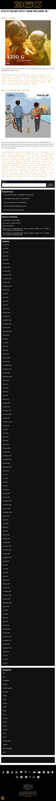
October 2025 (6, 282)
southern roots (14, 172)
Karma (21, 80)
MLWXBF (11, 226)
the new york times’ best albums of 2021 (19, 174)
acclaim (4, 154)
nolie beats (42, 169)
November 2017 (7, 640)
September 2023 (7, 376)
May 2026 (5, 256)
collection (34, 156)
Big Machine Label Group (31, 76)
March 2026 (6, 263)
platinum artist (18, 82)
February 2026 (6, 267)
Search (4, 182)
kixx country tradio (35, 80)
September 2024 (7, 331)
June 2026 (5, 252)
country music (18, 78)
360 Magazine (41, 74)
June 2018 (5, 614)
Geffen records (44, 78)
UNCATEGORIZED (19, 152)
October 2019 (6, 553)
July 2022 (5, 429)
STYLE (4, 733)
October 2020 (6, 508)
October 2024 (6, 327)
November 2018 (7, 595)
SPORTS (5, 729)
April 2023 (5, 395)
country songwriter (25, 159)
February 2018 (6, 629)
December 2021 (7, 455)
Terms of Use (31, 794)
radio (48, 169)
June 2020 (5, 523)
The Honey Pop (43, 172)
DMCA (26, 794)
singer (16, 171)
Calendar (20, 794)
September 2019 (7, 557)
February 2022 (6, 448)
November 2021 (7, 459)
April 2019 (5, 576)
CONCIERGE (6, 680)
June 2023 (5, 388)
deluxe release (36, 161)
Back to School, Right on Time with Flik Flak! (15, 202)
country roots (5, 159)
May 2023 (5, 391)
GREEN (4, 695)
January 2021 (6, 497)
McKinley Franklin (20, 167)
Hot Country (24, 165)
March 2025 (6, 308)
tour (51, 174)
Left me (12, 167)
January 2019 (6, 587)
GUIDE (4, 699)
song (37, 171)
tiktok (46, 174)
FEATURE (5, 692)
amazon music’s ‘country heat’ (30, 154)
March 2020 (6, 535)
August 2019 (6, 561)
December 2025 (7, 275)
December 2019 (7, 546)
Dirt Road (26, 78)
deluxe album (27, 161)
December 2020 (7, 501)
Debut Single (10, 161)
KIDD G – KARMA (8, 18)
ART (4, 673)
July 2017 (5, 655)
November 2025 (7, 278)
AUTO (4, 677)
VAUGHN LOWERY (18, 230)
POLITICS (5, 718)
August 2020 (6, 516)
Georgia (50, 163)
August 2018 (6, 606)
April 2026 (5, 259)
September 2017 (7, 648)
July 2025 (5, 293)
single (32, 171)
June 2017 (5, 659)
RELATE (5, 722)
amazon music (17, 154)
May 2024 (5, 346)
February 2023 (6, 403)
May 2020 (5, 527)
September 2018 (7, 602)
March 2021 (6, 489)
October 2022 (6, 418)
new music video (32, 169)
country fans (21, 157)
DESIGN (5, 684)
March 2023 (6, 399)
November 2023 (7, 369)
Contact (29, 796)
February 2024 (6, 357)
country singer (14, 159)
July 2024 (5, 339)
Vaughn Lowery (11, 176)
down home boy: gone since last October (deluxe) (15, 163)
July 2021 (5, 474)
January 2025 (6, 316)
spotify (21, 172)
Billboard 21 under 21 (45, 76)
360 (28, 74)
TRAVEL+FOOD (7, 741)
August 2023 (6, 380)
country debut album (11, 157)
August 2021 (6, 471)
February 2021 (6, 493)
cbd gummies (6, 220)
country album (43, 156)
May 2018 (5, 618)
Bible (24, 794)
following (39, 163)
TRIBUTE (5, 744)
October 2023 (6, 373)
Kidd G (27, 80)
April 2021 (5, 486)
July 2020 (5, 520)
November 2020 (7, 504)
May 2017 (5, 663)
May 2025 (5, 301)
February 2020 (6, 538)
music (44, 80)
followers (32, 163)
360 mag (33, 74)
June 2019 (5, 569)
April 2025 (5, 305)
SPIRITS (5, 726)
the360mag (43, 82)
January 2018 (6, 633)
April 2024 (5, 350)
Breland (4, 78)
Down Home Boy (46, 161)
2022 (33, 152)
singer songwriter (24, 171)
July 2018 (5, 610)
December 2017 (7, 636)
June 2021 (5, 478)
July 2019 (5, 565)
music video (44, 167)
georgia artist (5, 165)
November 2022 (7, 414)
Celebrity (10, 78)
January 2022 (6, 452)
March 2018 (6, 625)
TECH (4, 737)
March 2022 (6, 444)
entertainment (34, 78)
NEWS (4, 710)
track (3, 176)
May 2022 (5, 437)
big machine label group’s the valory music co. (18, 156)
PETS (4, 714)
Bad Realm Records (17, 76)
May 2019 (5, 572)
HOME (4, 707)
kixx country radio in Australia (42, 165)
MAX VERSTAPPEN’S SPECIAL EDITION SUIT (15, 206)
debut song (19, 161)
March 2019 (6, 580)
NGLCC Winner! (16, 223)
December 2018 (7, 591)
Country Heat (30, 157)
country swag (35, 159)
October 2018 (6, 599)
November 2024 (7, 324)
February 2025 (6, 312)
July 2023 (5, 384)
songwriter (43, 171)
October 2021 (6, 463)
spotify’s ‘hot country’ (31, 172)
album (9, 154)
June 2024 (5, 342)
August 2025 (6, 290)
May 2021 (5, 482)
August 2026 (6, 244)
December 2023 (7, 365)
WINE (4, 752)
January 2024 (6, 361)
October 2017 (6, 644)
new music (9, 82)
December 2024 (7, 320)
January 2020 (6, 542)
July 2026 (5, 248)
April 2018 (5, 621)
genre (44, 163)
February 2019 (6, 584)
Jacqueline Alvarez (13, 80)
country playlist (49, 157)
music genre (35, 167)
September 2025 (7, 286)
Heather (5, 226)
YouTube (27, 176)
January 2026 (6, 271)
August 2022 (6, 425)
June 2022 (5, 433)
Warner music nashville (13, 84)
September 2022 (7, 422)
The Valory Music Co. (37, 174)
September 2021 (7, 467)
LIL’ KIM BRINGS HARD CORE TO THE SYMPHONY (17, 198)
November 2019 (7, 550)
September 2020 (7, 512)
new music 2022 (22, 169)
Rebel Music (35, 82)
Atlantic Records (6, 76)
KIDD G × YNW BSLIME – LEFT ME (15, 90)
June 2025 (5, 297)
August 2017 (6, 651)
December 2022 (7, 410)
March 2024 (6, 354)
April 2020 (5, 531)
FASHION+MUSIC (7, 688)
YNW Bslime (20, 176)
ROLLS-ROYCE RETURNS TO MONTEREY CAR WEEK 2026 (19, 195)
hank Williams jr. (15, 165)
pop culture (27, 82)
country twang (45, 159)
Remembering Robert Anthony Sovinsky (14, 210)
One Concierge (15, 220)
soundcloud (5, 172)
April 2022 (5, 440)
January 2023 (6, 406)
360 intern (34, 84)
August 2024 (6, 335)
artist (48, 74)
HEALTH (17, 74)
